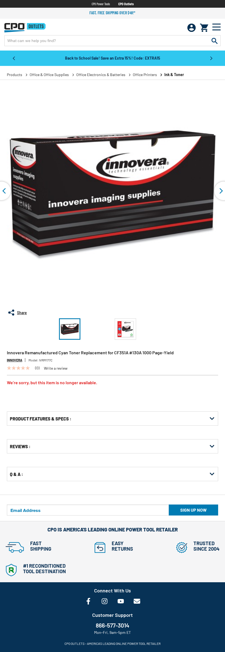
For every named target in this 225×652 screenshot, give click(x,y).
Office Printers (145, 74)
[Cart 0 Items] (204, 28)
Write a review (56, 368)
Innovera (14, 360)
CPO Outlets (126, 4)
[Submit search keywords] (214, 40)
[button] (70, 329)
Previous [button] (13, 58)
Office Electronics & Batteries (100, 74)
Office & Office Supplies (49, 74)
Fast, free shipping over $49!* (112, 12)
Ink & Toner (174, 74)
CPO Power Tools (101, 4)
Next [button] (211, 58)
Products (14, 74)
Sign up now (193, 509)
